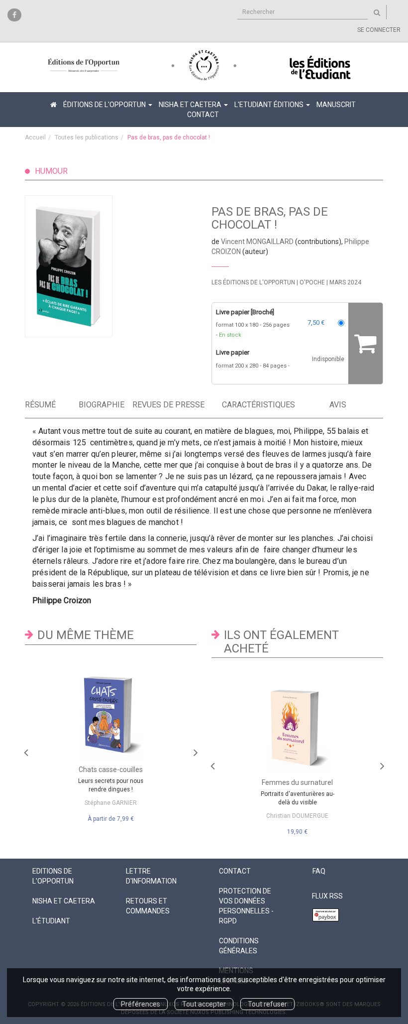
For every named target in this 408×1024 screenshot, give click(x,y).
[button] (79, 266)
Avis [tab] (337, 404)
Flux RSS (327, 896)
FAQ (318, 871)
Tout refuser (267, 1004)
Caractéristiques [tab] (248, 404)
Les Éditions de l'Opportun (253, 282)
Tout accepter (204, 1004)
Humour (51, 171)
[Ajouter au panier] (365, 343)
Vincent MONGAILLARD (257, 242)
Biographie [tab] (101, 404)
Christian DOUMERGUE (297, 815)
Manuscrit (336, 105)
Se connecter (379, 29)
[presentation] (26, 750)
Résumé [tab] (40, 404)
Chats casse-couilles (111, 769)
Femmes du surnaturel (297, 782)
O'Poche (312, 282)
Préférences (140, 1004)
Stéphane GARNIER (111, 802)
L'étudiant (51, 921)
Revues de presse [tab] (168, 404)
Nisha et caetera (63, 901)
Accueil (35, 137)
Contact (203, 115)
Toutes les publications (86, 137)
